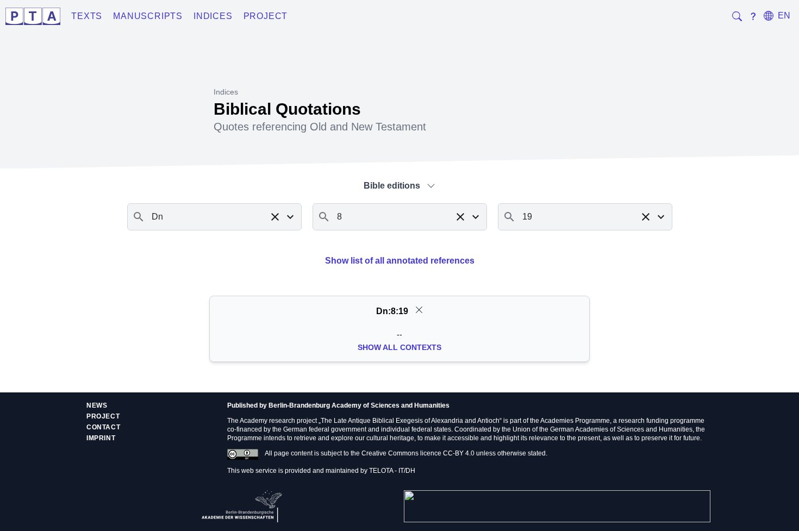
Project (266, 16)
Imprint (100, 438)
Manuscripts (148, 16)
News (96, 405)
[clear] (419, 309)
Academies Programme (575, 420)
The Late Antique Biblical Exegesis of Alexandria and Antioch (410, 420)
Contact (103, 427)
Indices (213, 16)
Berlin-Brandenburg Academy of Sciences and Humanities (359, 405)
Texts (86, 16)
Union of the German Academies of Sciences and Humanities (602, 429)
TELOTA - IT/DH (392, 470)
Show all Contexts (399, 347)
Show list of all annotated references (400, 260)
